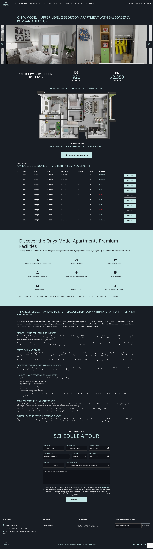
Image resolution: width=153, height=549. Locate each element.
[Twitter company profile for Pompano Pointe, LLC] (141, 544)
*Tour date (92, 453)
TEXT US (149, 3)
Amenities (33, 3)
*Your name (46, 445)
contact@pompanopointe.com (16, 528)
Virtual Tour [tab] (79, 88)
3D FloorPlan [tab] (64, 88)
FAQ (61, 3)
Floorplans (23, 3)
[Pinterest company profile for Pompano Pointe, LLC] (145, 544)
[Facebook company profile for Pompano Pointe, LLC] (134, 544)
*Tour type (75, 453)
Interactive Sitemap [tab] (96, 88)
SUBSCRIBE (145, 525)
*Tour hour (46, 462)
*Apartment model (71, 462)
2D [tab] (54, 88)
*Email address (70, 445)
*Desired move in (94, 445)
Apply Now (78, 3)
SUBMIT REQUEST (76, 500)
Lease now (130, 175)
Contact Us (69, 3)
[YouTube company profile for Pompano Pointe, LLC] (137, 544)
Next (149, 44)
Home (15, 3)
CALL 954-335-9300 (136, 3)
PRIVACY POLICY (48, 525)
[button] (41, 44)
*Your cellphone (48, 453)
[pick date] (108, 448)
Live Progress (89, 3)
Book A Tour (53, 3)
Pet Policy (42, 3)
